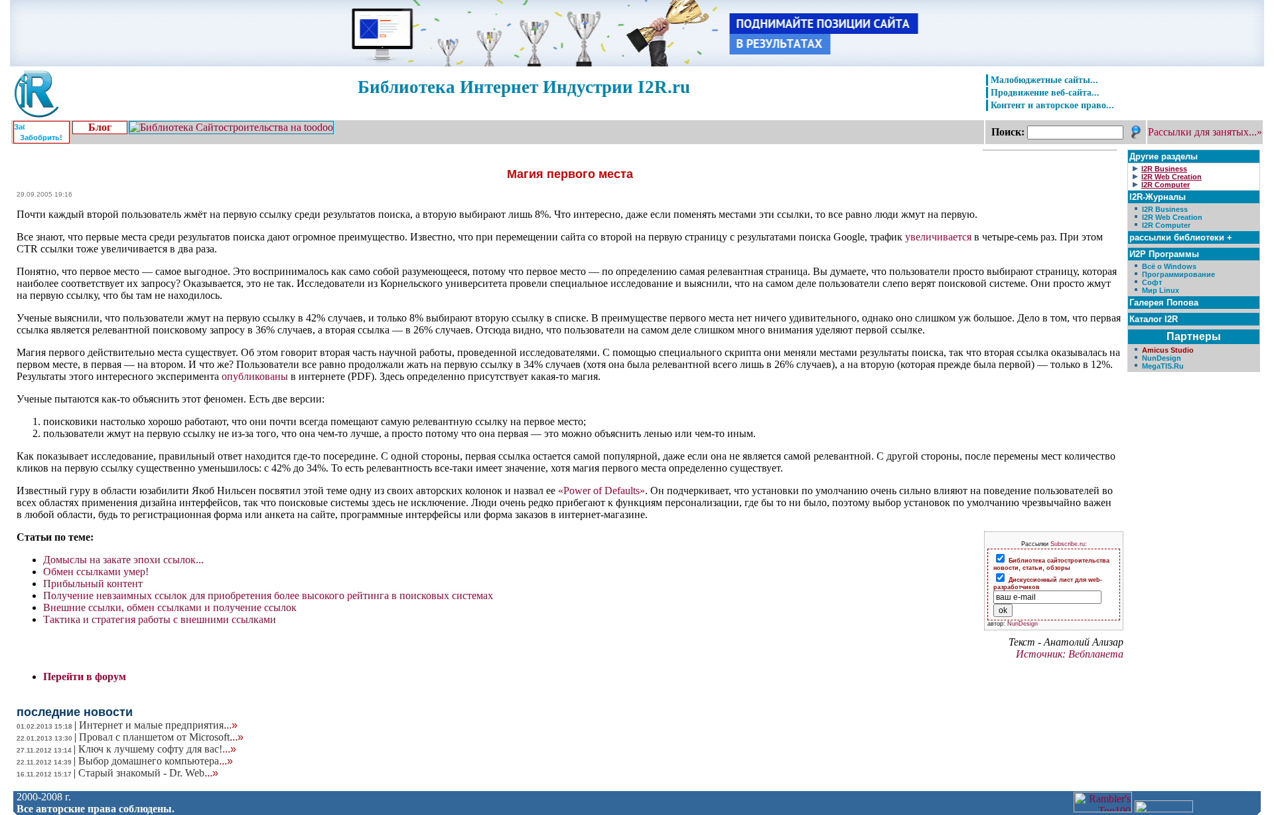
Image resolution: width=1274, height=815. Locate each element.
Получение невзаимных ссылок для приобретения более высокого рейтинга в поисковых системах (268, 595)
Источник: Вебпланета (1069, 654)
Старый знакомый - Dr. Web (148, 772)
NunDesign (1022, 623)
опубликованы (255, 376)
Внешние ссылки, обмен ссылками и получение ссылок (170, 607)
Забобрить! (41, 137)
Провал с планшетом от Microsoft (161, 737)
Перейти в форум (84, 676)
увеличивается (938, 236)
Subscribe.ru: (1068, 544)
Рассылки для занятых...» (1205, 131)
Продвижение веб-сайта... (1045, 92)
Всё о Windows (1169, 266)
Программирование (1178, 274)
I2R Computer (1166, 225)
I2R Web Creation (1172, 217)
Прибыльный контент (93, 583)
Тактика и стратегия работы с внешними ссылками (159, 619)
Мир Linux (1160, 290)
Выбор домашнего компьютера (155, 761)
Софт (1152, 282)
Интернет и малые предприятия (158, 725)
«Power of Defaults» (601, 490)
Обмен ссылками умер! (96, 571)
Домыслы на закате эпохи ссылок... (123, 559)
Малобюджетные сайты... (1044, 79)
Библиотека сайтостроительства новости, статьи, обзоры (1051, 564)
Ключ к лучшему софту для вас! (157, 749)
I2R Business (1165, 209)
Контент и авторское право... (1052, 105)
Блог (99, 127)
